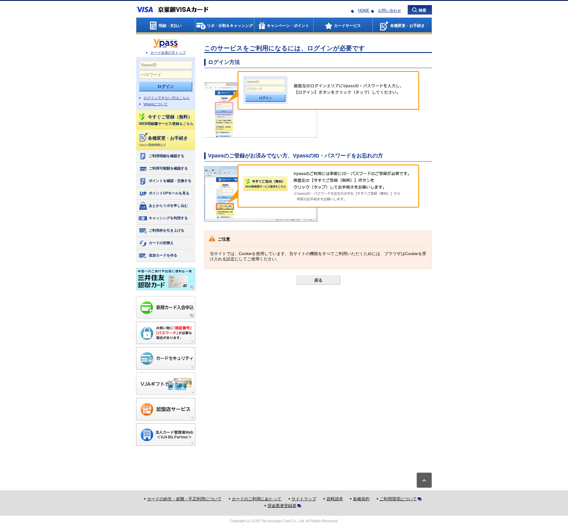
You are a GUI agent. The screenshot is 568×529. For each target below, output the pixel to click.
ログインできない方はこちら (166, 98)
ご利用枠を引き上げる (166, 230)
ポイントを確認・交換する (170, 181)
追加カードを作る (163, 255)
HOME (363, 10)
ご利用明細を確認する (166, 156)
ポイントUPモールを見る (169, 193)
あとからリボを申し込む (168, 206)
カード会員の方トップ (168, 53)
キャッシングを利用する (168, 218)
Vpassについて (155, 104)
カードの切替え (161, 243)
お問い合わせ (389, 10)
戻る (318, 280)
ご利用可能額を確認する (168, 168)
